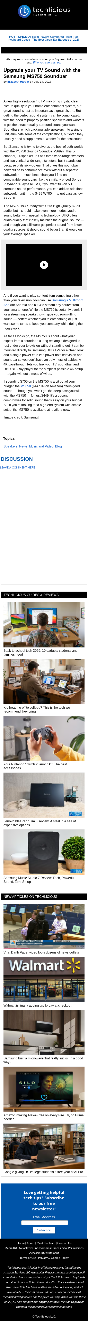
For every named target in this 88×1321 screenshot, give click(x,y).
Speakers (10, 446)
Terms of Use (28, 1257)
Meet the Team (46, 1243)
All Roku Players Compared (46, 36)
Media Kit (11, 1248)
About (31, 1243)
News (23, 446)
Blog (58, 446)
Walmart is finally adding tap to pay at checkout (37, 1005)
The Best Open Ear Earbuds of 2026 (56, 39)
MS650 (25, 386)
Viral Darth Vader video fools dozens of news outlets (41, 952)
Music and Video (41, 446)
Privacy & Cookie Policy (53, 1257)
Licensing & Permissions (68, 1248)
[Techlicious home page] (44, 11)
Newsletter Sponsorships (35, 1248)
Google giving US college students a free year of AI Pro (43, 1172)
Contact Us (64, 1243)
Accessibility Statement (44, 1252)
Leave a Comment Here (17, 467)
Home (21, 1243)
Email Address (44, 1217)
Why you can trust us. (47, 62)
